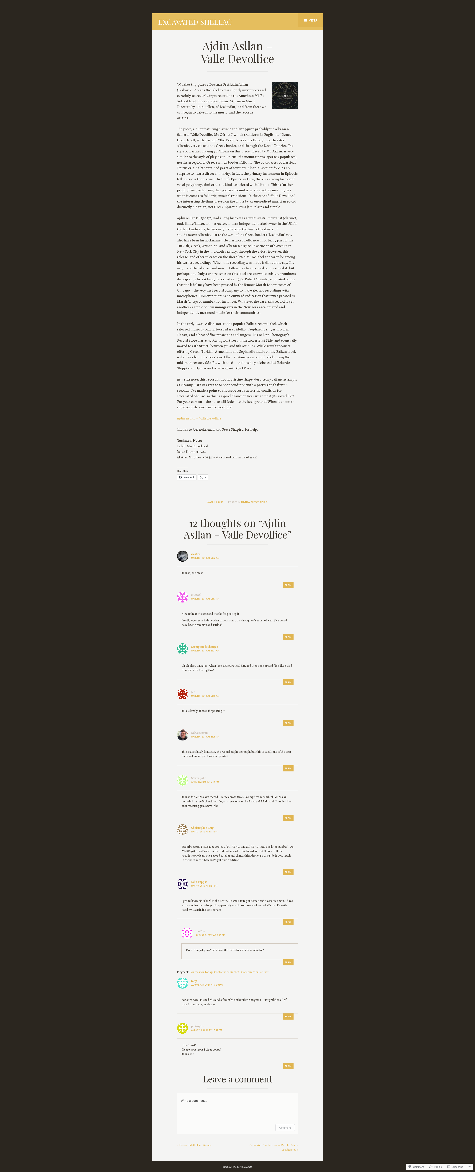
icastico (196, 554)
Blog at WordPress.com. (238, 1167)
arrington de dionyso (204, 647)
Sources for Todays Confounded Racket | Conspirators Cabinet (229, 972)
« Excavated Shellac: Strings (194, 1145)
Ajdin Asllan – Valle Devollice (199, 418)
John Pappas (199, 882)
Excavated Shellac (195, 22)
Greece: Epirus (259, 502)
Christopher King (202, 828)
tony (194, 981)
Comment (285, 1127)
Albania (245, 502)
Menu (313, 20)
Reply (288, 585)
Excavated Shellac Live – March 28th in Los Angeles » (273, 1147)
